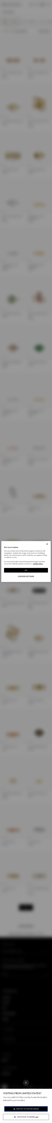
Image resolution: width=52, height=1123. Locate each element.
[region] (26, 561)
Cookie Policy (38, 564)
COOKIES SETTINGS (26, 576)
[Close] (26, 1083)
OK (26, 570)
